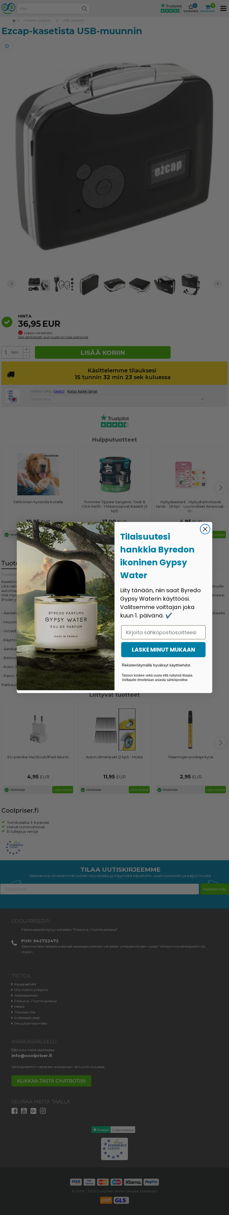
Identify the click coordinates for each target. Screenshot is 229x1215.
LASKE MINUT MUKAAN (163, 650)
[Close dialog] (205, 529)
